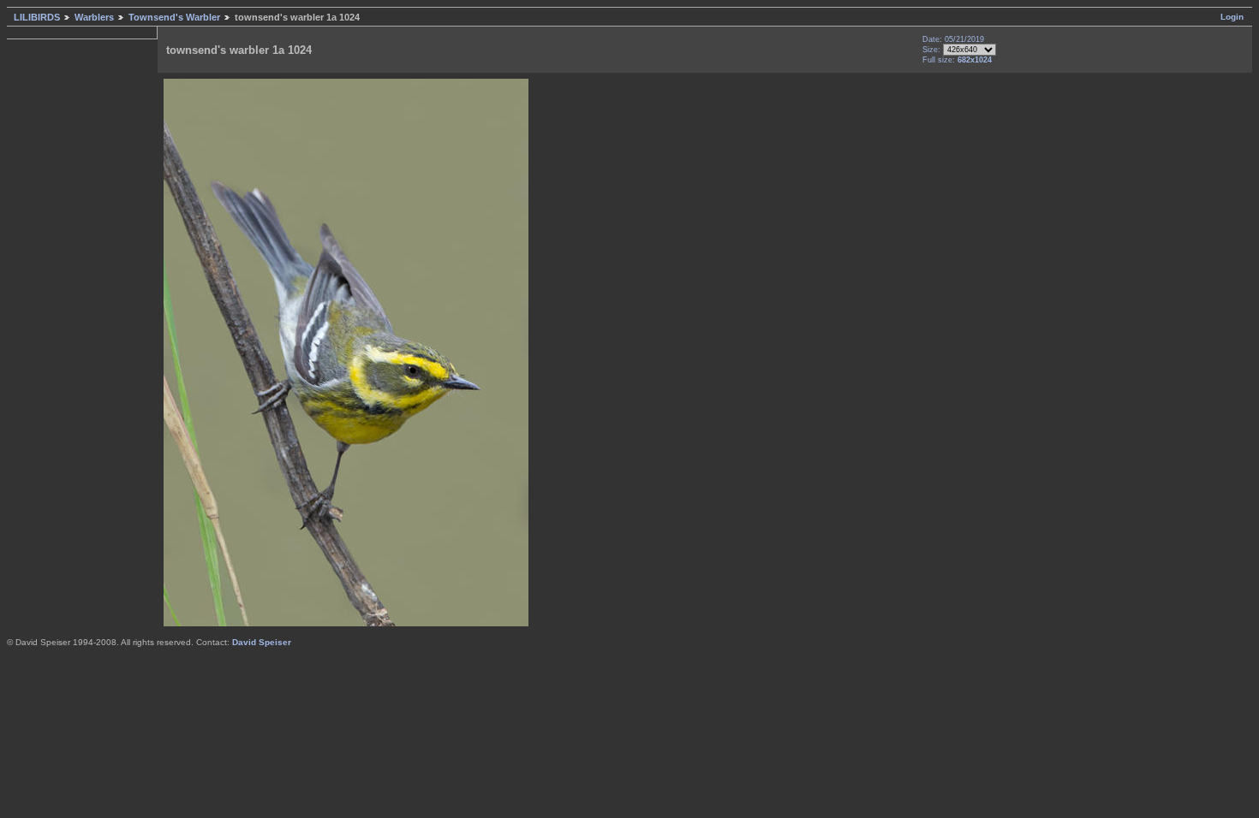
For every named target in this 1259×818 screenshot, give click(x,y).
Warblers (94, 17)
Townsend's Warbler (174, 17)
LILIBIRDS (37, 17)
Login (1232, 16)
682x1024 (975, 60)
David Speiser (261, 642)
